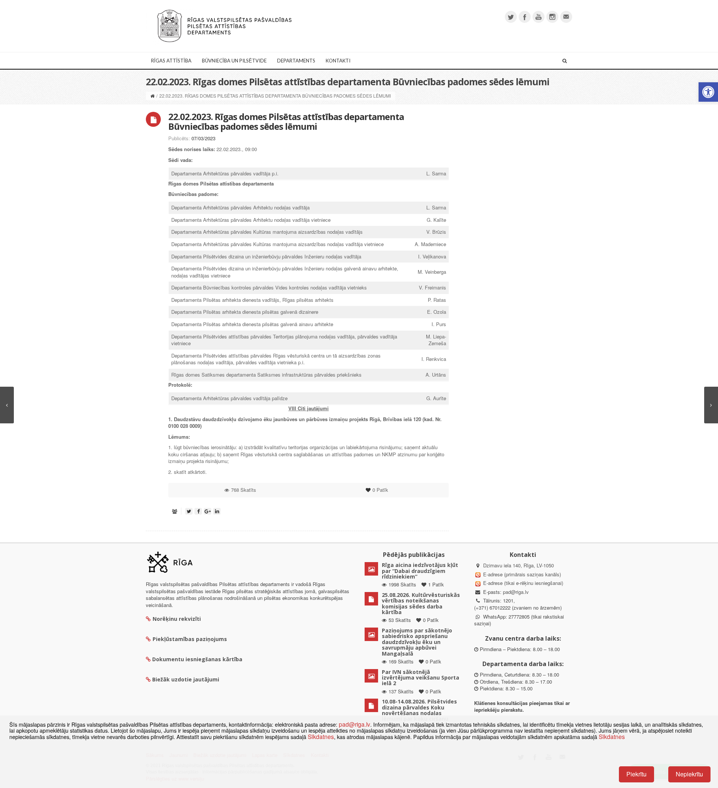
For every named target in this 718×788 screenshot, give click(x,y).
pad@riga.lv (516, 591)
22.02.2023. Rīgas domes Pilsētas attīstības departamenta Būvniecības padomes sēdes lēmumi (286, 121)
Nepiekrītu (689, 774)
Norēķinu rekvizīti (177, 618)
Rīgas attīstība (171, 61)
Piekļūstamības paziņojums (190, 639)
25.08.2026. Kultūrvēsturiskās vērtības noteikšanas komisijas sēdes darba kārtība (421, 603)
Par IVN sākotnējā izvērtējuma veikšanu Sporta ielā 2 (420, 677)
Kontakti (338, 61)
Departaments (296, 61)
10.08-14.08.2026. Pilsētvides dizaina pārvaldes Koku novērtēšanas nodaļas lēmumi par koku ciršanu (419, 710)
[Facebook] (525, 17)
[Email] (566, 17)
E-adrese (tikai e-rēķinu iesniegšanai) (522, 582)
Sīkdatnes (321, 736)
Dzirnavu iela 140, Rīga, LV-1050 (518, 565)
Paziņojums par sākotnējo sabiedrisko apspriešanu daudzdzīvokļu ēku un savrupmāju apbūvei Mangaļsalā (417, 642)
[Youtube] (538, 17)
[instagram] (552, 17)
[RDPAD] (224, 25)
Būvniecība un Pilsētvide (234, 61)
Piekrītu (636, 774)
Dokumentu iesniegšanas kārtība (197, 659)
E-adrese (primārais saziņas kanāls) (522, 574)
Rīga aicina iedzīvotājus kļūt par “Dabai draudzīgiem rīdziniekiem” (420, 570)
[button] (708, 92)
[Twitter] (511, 17)
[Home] (152, 95)
